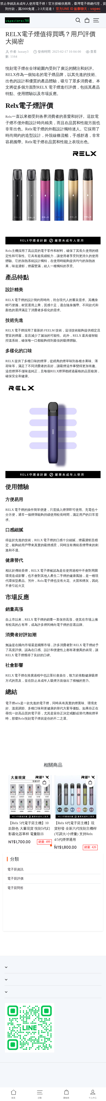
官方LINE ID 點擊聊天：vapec (78, 9)
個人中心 (11, 985)
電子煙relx (12, 703)
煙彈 (66, 510)
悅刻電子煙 (15, 68)
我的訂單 (11, 973)
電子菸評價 (15, 878)
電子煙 (48, 540)
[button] (78, 20)
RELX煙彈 (57, 371)
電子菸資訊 (15, 869)
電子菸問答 (15, 888)
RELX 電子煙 (14, 300)
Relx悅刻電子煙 (29, 718)
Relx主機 (11, 251)
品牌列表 (11, 998)
